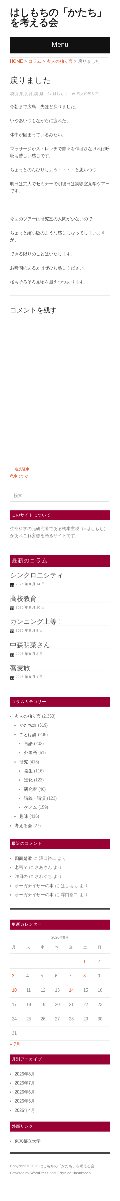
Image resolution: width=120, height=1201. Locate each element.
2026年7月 (25, 1083)
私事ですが (19, 476)
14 (71, 990)
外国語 (30, 752)
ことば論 (28, 734)
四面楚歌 (23, 858)
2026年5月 (25, 1101)
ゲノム (30, 807)
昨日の (21, 876)
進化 (28, 779)
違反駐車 (22, 469)
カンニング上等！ (36, 621)
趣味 (23, 816)
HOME (16, 61)
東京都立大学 (28, 1141)
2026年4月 (25, 1110)
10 (14, 990)
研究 (23, 761)
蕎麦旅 (20, 668)
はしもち (60, 93)
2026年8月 (25, 1073)
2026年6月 (25, 1092)
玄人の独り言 (88, 93)
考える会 (23, 825)
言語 (28, 743)
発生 (28, 770)
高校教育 (23, 598)
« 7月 (15, 1044)
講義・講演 (35, 798)
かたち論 (28, 725)
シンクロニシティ (36, 575)
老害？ (21, 867)
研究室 (30, 789)
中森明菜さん (30, 645)
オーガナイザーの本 (34, 885)
